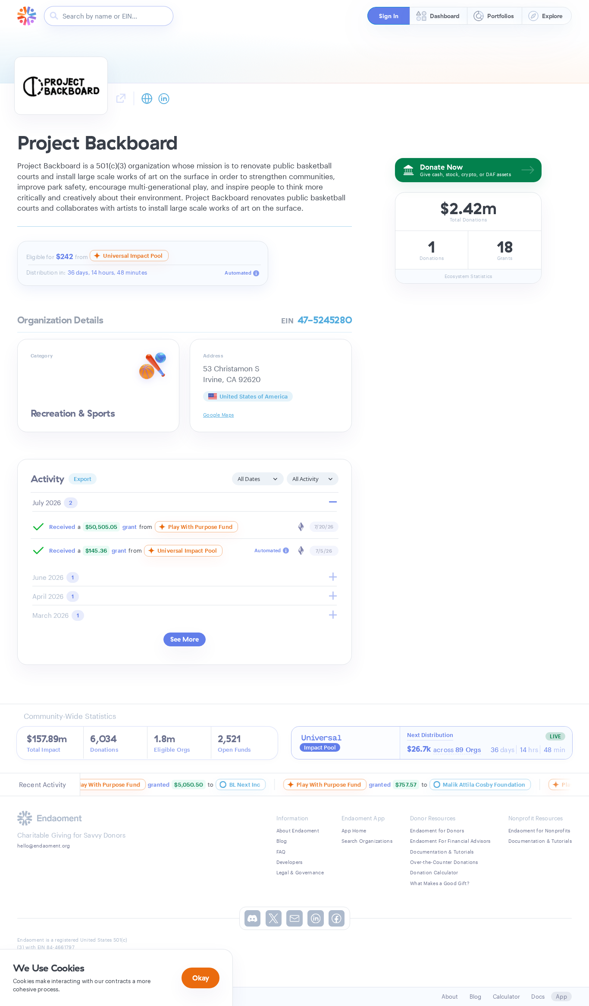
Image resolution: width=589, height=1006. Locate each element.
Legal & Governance (300, 872)
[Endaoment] (26, 15)
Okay (200, 977)
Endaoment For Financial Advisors (450, 841)
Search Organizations (366, 841)
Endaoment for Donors (437, 830)
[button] (388, 16)
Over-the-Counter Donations (444, 862)
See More (184, 639)
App (561, 996)
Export (83, 478)
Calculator (506, 996)
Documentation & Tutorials (442, 851)
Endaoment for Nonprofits (539, 830)
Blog (281, 841)
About (450, 996)
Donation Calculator (434, 872)
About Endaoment (298, 830)
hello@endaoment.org (43, 845)
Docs (538, 996)
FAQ (281, 851)
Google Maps (218, 415)
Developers (289, 862)
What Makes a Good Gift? (439, 883)
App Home (353, 830)
